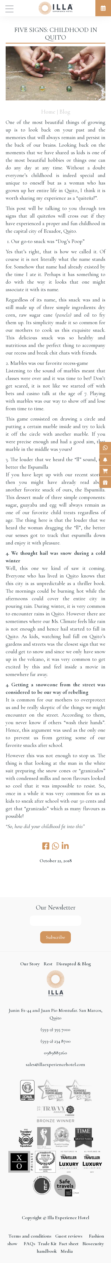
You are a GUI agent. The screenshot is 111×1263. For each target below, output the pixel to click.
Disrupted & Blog (73, 964)
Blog (64, 111)
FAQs (29, 1243)
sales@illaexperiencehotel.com (55, 1064)
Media (67, 1251)
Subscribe (55, 937)
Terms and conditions (30, 1236)
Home (48, 111)
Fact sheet (68, 1243)
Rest (49, 964)
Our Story (30, 964)
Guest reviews (68, 1236)
